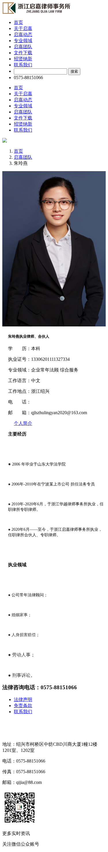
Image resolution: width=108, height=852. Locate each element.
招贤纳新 (23, 58)
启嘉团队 (23, 46)
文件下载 (23, 52)
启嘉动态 (23, 34)
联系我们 (23, 64)
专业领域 (23, 40)
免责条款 (23, 705)
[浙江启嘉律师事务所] (36, 12)
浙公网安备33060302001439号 (32, 733)
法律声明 (23, 699)
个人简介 (23, 423)
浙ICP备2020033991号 (24, 722)
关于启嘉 (23, 28)
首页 (18, 22)
